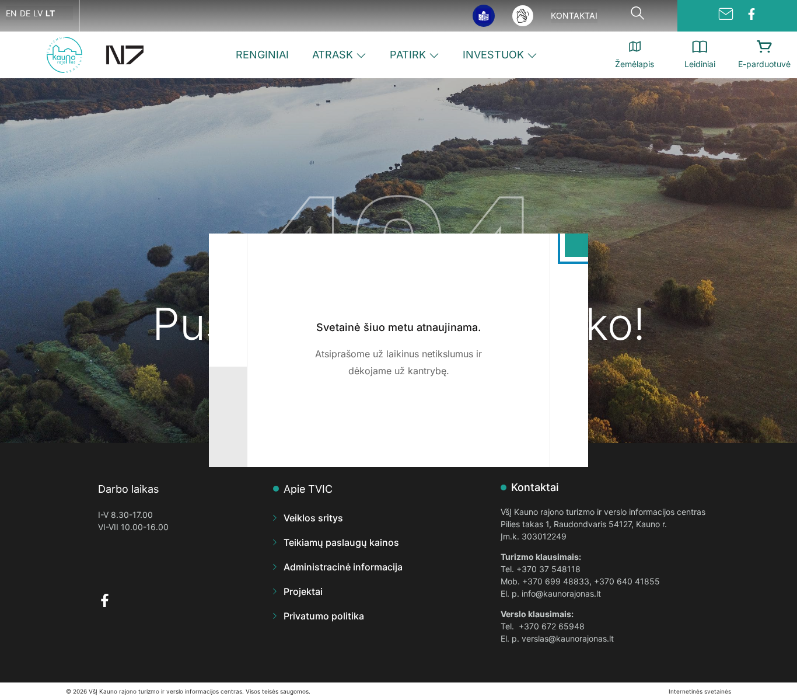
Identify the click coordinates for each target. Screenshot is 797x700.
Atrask (332, 54)
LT (50, 13)
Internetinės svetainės (700, 691)
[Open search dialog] (637, 15)
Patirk (408, 54)
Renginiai (262, 54)
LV (38, 13)
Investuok (493, 54)
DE (25, 13)
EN (11, 13)
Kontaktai (574, 15)
